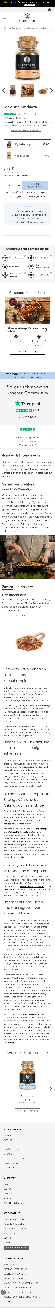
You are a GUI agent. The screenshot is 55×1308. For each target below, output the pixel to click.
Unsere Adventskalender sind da (28, 2)
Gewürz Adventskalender (32, 886)
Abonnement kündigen (15, 1228)
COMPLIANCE (9, 1301)
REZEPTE (7, 1135)
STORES (7, 1198)
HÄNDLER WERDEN (12, 1163)
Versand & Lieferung (14, 1224)
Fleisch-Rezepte (41, 828)
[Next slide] (46, 330)
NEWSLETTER (9, 1233)
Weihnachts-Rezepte (18, 832)
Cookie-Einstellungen (15, 1273)
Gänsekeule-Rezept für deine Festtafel (22, 329)
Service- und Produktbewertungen (22, 1297)
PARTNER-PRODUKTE (13, 1203)
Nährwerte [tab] (25, 586)
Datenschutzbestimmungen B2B (20, 1287)
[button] (14, 258)
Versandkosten (22, 175)
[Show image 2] (27, 90)
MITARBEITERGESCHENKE (15, 1158)
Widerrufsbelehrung (14, 1278)
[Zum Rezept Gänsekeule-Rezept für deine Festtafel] (27, 310)
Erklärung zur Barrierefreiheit (19, 1292)
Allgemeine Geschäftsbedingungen (21, 1283)
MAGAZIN (8, 1154)
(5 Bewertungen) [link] (30, 113)
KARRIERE (8, 1184)
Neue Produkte (11, 1144)
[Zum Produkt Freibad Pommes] (27, 1075)
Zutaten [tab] (7, 586)
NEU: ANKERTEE (10, 1167)
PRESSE (7, 1242)
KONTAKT (8, 1237)
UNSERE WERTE (10, 1193)
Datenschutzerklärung (15, 1269)
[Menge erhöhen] (19, 185)
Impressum (9, 1264)
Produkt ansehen (27, 1111)
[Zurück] (3, 90)
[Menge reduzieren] (9, 185)
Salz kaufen (9, 1042)
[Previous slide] (9, 330)
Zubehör (8, 1140)
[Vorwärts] (51, 90)
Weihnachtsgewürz (37, 505)
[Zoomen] (47, 77)
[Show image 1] (12, 90)
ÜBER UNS (8, 1189)
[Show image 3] (42, 90)
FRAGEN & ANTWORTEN (14, 1219)
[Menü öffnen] (4, 18)
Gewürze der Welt (13, 1149)
